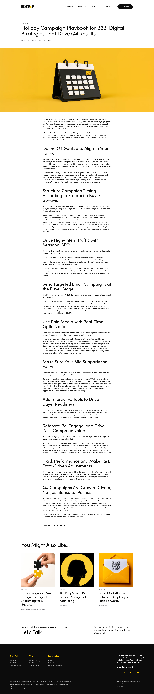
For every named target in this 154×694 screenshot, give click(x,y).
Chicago (50, 681)
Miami (69, 681)
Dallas (56, 681)
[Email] (64, 525)
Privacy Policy (120, 686)
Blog (108, 6)
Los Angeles (63, 681)
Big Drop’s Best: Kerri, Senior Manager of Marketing (74, 597)
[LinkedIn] (61, 525)
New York (40, 681)
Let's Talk (31, 632)
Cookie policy (120, 688)
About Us (95, 6)
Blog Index (26, 23)
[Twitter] (54, 525)
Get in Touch (125, 7)
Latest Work (68, 6)
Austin (45, 681)
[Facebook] (57, 525)
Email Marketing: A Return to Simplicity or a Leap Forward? (115, 597)
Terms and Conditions (122, 683)
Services (81, 6)
